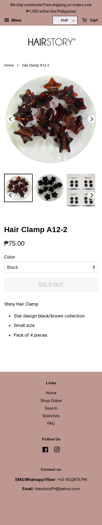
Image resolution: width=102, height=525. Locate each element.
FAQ (51, 423)
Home (9, 65)
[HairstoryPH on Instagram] (57, 451)
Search (51, 408)
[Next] (91, 119)
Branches (51, 416)
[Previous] (10, 119)
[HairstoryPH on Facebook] (45, 451)
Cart (93, 20)
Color (9, 257)
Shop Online (51, 401)
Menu (16, 20)
